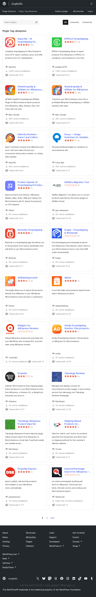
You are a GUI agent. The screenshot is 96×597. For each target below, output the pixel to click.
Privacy (5, 546)
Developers (54, 541)
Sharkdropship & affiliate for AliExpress (76, 88)
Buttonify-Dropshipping (30, 230)
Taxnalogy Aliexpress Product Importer (29, 422)
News (5, 537)
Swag (76, 546)
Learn (51, 533)
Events (76, 537)
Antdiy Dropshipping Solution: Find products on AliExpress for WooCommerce (76, 327)
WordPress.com (11, 554)
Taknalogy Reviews (74, 373)
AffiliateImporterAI (27, 277)
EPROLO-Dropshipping (76, 38)
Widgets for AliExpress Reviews (28, 327)
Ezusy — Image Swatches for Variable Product (76, 136)
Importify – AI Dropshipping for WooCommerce (27, 40)
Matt (6, 558)
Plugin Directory (9, 11)
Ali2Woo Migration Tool (76, 182)
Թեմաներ (31, 537)
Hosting (6, 541)
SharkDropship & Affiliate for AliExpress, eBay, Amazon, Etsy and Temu (30, 88)
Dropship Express (27, 468)
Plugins (29, 541)
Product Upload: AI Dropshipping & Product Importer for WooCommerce (30, 184)
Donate (77, 541)
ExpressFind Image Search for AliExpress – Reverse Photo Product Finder (76, 470)
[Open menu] (92, 3)
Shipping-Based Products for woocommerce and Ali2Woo (74, 422)
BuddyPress (9, 567)
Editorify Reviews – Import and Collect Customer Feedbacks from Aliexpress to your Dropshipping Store (30, 136)
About (5, 533)
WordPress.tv (56, 546)
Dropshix (22, 373)
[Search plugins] (36, 22)
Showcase (31, 533)
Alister (67, 277)
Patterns (30, 546)
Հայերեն (12, 578)
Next (53, 518)
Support (52, 537)
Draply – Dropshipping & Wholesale (76, 231)
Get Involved (79, 533)
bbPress (7, 563)
